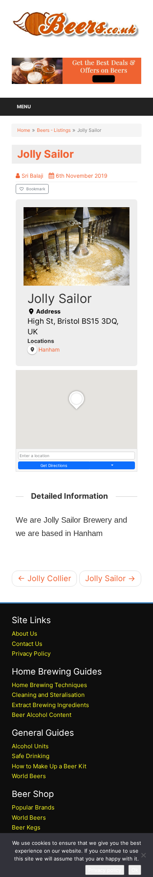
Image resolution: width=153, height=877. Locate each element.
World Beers (29, 776)
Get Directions (53, 465)
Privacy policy (104, 870)
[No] (143, 855)
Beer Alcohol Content (41, 714)
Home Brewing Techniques (49, 685)
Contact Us (27, 643)
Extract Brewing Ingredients (50, 705)
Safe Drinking (30, 756)
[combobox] (76, 455)
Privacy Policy (31, 653)
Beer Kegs (26, 827)
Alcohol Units (30, 746)
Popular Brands (33, 807)
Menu (24, 106)
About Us (24, 633)
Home (23, 130)
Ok (134, 870)
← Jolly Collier (44, 578)
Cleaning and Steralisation (48, 694)
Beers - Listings (54, 130)
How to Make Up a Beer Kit (49, 766)
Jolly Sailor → (110, 578)
